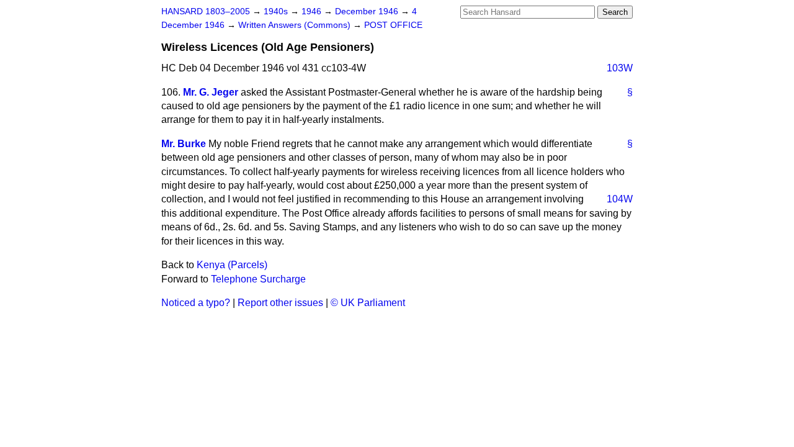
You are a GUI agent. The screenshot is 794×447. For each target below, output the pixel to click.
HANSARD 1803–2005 (205, 11)
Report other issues (280, 302)
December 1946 (368, 11)
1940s (277, 11)
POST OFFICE (393, 25)
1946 (312, 11)
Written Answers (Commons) (295, 25)
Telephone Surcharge (258, 279)
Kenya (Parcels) (232, 265)
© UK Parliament (368, 302)
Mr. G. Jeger (210, 92)
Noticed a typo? (195, 302)
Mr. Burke (183, 143)
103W (620, 68)
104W (620, 199)
